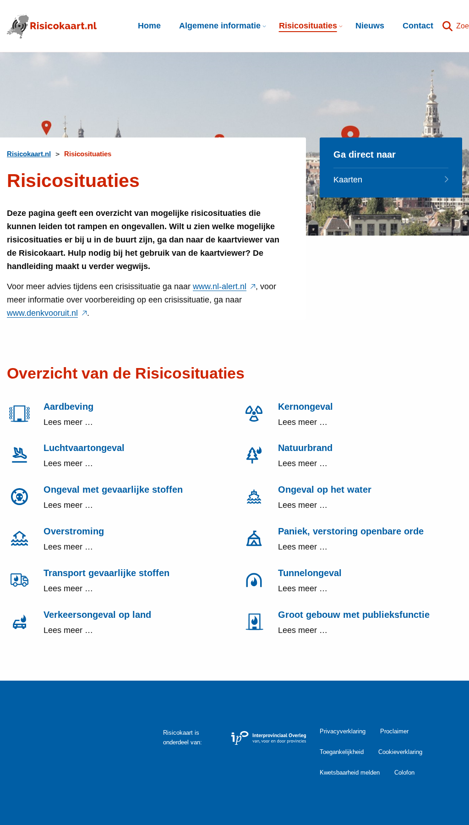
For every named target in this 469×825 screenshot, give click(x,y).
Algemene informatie (220, 25)
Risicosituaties (308, 25)
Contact (418, 25)
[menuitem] (220, 26)
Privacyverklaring (342, 731)
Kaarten (347, 179)
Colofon (404, 773)
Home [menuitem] (149, 25)
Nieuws (369, 25)
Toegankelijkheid (342, 752)
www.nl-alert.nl (224, 286)
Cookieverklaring (400, 752)
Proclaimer (394, 731)
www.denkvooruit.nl (47, 313)
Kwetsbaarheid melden (350, 773)
